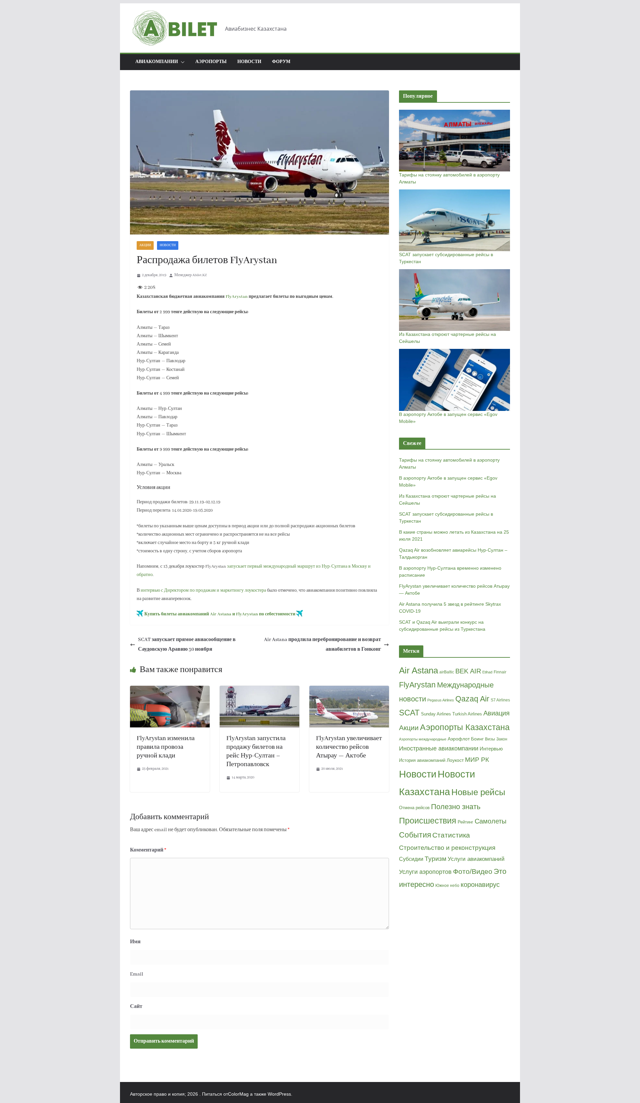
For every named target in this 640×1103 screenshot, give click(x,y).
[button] (181, 62)
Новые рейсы (478, 792)
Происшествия (427, 820)
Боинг (477, 738)
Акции (145, 245)
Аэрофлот (459, 738)
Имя (135, 942)
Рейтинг (465, 821)
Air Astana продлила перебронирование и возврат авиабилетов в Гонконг (322, 644)
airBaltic (446, 672)
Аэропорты (211, 62)
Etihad (487, 672)
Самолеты (490, 821)
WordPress (279, 1094)
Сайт (136, 1007)
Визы (490, 739)
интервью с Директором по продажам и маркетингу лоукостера (203, 590)
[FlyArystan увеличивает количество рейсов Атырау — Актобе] (349, 690)
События (415, 835)
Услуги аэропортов (425, 872)
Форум (281, 62)
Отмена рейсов (414, 807)
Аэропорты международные (422, 739)
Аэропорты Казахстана (465, 727)
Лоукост (455, 760)
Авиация (496, 713)
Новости (249, 62)
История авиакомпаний (422, 760)
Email (136, 974)
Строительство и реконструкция (447, 847)
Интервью (491, 748)
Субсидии (411, 859)
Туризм (435, 858)
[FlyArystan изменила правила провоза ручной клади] (170, 690)
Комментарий (148, 850)
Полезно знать (455, 807)
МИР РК (477, 759)
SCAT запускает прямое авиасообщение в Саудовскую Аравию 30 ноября (187, 644)
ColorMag (238, 1094)
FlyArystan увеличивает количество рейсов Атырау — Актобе (349, 747)
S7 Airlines (500, 700)
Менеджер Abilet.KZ (190, 275)
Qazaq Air (472, 698)
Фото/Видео (472, 871)
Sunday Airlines (436, 713)
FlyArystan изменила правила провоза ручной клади (166, 747)
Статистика (451, 835)
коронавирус (480, 884)
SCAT (409, 712)
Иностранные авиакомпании (438, 748)
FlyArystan (237, 297)
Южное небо (447, 886)
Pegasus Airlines (440, 700)
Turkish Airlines (467, 713)
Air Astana (418, 670)
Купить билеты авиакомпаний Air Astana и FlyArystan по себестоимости (219, 614)
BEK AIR (468, 671)
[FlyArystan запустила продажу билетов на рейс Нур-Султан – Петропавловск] (259, 690)
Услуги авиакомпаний (476, 859)
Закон (501, 739)
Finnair (500, 672)
